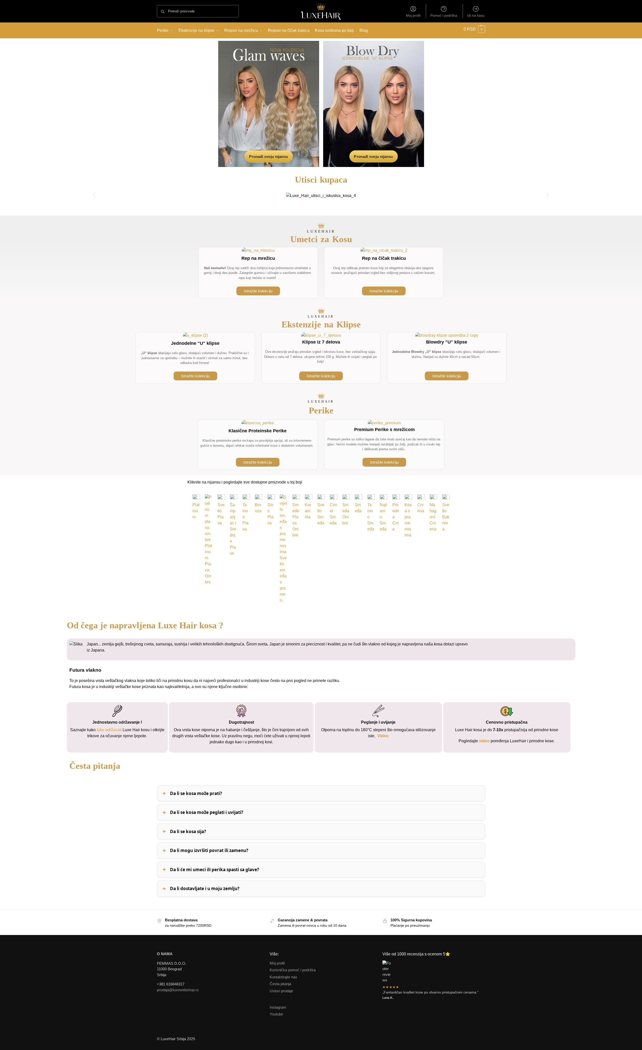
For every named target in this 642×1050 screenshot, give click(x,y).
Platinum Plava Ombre (208, 564)
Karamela (308, 511)
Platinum (196, 511)
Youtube (276, 1014)
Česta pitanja (280, 984)
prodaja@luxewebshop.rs (178, 990)
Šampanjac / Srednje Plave (233, 529)
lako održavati (109, 730)
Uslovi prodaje (281, 991)
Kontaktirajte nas (283, 977)
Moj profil (413, 15)
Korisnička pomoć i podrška (293, 970)
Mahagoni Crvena (433, 517)
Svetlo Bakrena (445, 517)
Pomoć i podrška (443, 15)
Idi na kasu (476, 15)
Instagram (278, 1007)
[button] (473, 29)
